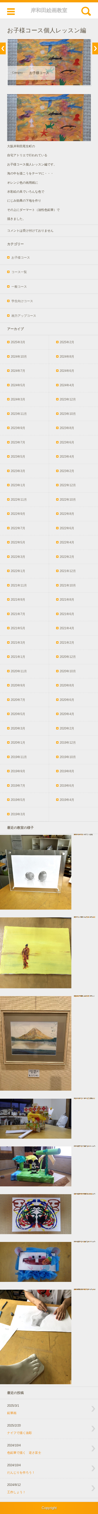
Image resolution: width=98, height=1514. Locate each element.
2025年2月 (67, 342)
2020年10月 (68, 671)
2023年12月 (68, 399)
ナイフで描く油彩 (19, 1433)
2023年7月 (18, 442)
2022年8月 (67, 514)
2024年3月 (18, 399)
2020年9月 (18, 685)
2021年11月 (19, 585)
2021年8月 (67, 599)
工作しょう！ (16, 1492)
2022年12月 (68, 485)
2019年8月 (67, 771)
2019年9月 (18, 771)
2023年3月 (18, 471)
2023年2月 (67, 471)
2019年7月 (18, 785)
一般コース (19, 286)
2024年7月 (18, 371)
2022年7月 (18, 528)
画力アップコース (23, 315)
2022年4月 (67, 542)
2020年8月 (67, 685)
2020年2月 (67, 728)
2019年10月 (68, 757)
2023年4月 (67, 456)
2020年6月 (67, 700)
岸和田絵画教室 (49, 10)
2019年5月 (18, 800)
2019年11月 (19, 757)
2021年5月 (18, 628)
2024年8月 (67, 356)
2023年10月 (68, 414)
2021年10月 (68, 585)
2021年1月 (18, 657)
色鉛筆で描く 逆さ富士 (24, 1452)
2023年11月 (19, 414)
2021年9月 (18, 599)
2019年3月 (18, 814)
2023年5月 (18, 456)
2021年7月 (18, 614)
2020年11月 (19, 671)
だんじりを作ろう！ (21, 1472)
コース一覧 (19, 272)
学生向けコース (22, 301)
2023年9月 (18, 428)
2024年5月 (18, 385)
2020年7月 (18, 700)
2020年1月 (18, 742)
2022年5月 (18, 542)
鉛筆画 (11, 1413)
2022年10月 (68, 499)
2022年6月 (67, 528)
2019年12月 (68, 742)
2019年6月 (67, 785)
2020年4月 (67, 714)
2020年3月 (18, 728)
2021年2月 (67, 642)
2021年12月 (68, 571)
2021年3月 (18, 642)
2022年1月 (18, 571)
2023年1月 (18, 485)
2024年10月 (19, 356)
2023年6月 (67, 442)
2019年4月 (67, 800)
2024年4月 (67, 385)
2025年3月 (18, 342)
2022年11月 (19, 499)
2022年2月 (67, 557)
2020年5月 (18, 714)
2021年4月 (67, 628)
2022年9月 (18, 514)
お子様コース (39, 73)
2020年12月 (68, 657)
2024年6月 (67, 371)
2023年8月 (67, 428)
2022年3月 (18, 557)
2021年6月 (67, 614)
